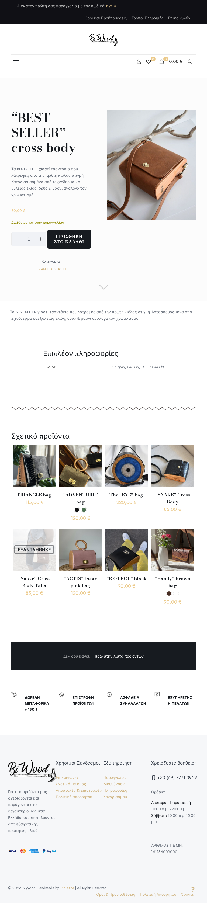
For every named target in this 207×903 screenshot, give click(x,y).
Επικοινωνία (179, 18)
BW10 (111, 6)
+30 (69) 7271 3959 (176, 777)
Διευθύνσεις (115, 784)
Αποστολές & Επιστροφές (79, 790)
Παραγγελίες (115, 777)
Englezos (67, 888)
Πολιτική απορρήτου (74, 797)
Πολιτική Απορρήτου (158, 894)
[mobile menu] (15, 62)
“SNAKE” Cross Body (172, 498)
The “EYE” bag (126, 494)
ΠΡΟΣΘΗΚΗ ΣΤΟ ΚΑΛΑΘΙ (69, 239)
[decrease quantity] (17, 239)
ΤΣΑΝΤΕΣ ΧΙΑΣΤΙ (51, 269)
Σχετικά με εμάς (71, 784)
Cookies (187, 894)
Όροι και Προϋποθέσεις (106, 18)
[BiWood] (103, 39)
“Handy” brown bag (172, 582)
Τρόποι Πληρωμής (148, 18)
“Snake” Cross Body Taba (34, 582)
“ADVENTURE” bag (80, 498)
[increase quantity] (40, 239)
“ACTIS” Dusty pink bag (80, 582)
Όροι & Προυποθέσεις (115, 894)
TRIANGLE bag (34, 494)
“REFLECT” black (126, 578)
